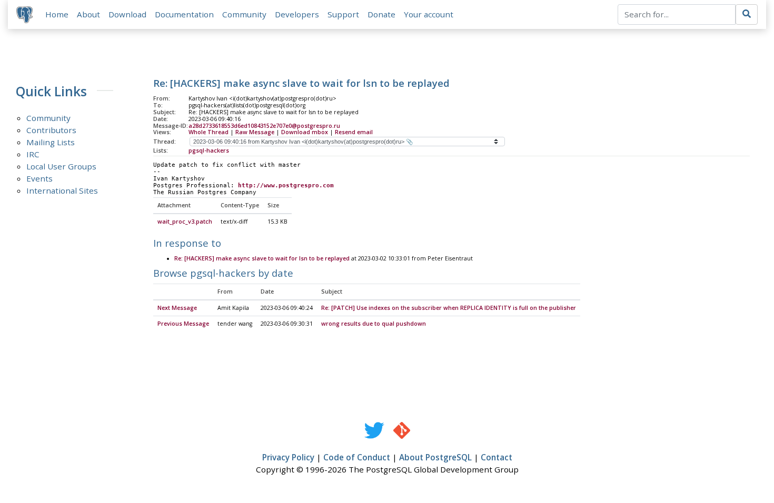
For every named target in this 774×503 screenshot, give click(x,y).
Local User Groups (61, 166)
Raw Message (254, 132)
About (88, 14)
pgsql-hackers (208, 150)
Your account (428, 14)
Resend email (354, 132)
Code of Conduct (356, 457)
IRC (32, 154)
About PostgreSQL (435, 457)
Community (244, 14)
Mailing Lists (50, 142)
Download (127, 14)
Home (56, 14)
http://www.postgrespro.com (286, 185)
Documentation (184, 14)
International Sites (62, 190)
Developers (297, 14)
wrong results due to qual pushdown (373, 323)
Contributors (51, 130)
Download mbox (304, 132)
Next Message (177, 307)
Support (343, 14)
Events (39, 178)
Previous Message (183, 323)
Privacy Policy (288, 457)
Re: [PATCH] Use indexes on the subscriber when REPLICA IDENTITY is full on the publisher (448, 307)
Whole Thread (208, 132)
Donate (381, 14)
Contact (496, 457)
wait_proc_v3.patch (184, 221)
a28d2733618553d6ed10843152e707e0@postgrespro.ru (264, 125)
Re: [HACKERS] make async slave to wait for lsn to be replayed (262, 258)
